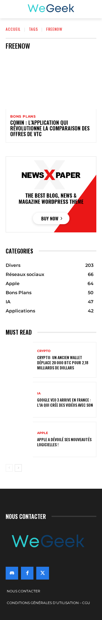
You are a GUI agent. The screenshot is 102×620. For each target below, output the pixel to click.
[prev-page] (9, 468)
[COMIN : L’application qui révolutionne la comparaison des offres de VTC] (51, 81)
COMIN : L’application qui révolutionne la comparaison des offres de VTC (50, 128)
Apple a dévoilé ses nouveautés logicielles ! (64, 441)
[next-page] (18, 468)
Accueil (13, 29)
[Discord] (12, 573)
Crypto (43, 351)
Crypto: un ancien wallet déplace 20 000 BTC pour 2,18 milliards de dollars (62, 362)
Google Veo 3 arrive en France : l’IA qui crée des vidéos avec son (65, 402)
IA (39, 393)
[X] (42, 573)
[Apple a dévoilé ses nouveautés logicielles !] (19, 439)
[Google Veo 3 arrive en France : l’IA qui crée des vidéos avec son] (19, 400)
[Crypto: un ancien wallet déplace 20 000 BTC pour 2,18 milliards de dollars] (19, 360)
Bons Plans (23, 116)
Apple (42, 433)
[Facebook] (27, 573)
